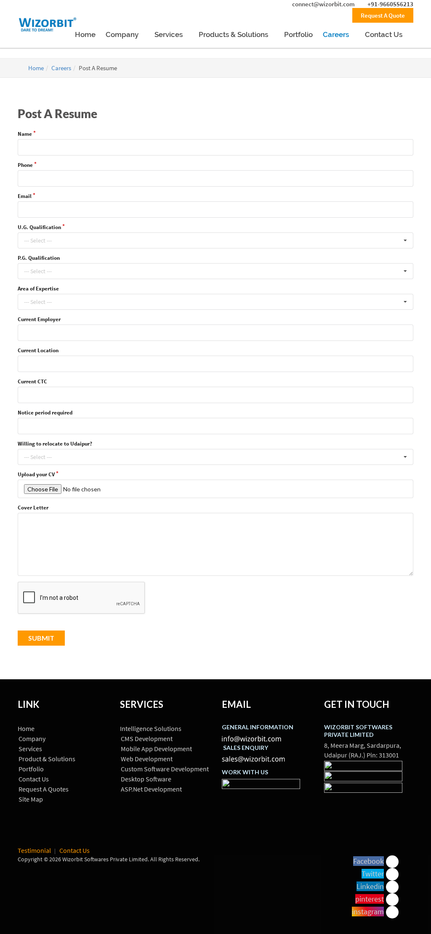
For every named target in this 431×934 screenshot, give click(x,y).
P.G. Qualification (39, 257)
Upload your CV (36, 474)
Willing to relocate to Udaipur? (55, 443)
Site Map (31, 799)
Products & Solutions (234, 34)
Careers (337, 34)
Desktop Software (146, 779)
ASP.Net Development (151, 789)
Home (85, 34)
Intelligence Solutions (150, 728)
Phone (25, 165)
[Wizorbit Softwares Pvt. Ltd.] (47, 28)
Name (25, 133)
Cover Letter (33, 507)
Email (25, 196)
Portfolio (298, 34)
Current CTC (32, 381)
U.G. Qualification (39, 227)
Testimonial (34, 850)
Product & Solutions (47, 759)
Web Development (147, 759)
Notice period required (45, 412)
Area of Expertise (38, 288)
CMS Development (147, 738)
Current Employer (39, 319)
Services (169, 34)
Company (123, 34)
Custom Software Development (165, 769)
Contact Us (384, 34)
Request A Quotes (44, 789)
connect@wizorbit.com (323, 4)
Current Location (38, 350)
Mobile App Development (156, 748)
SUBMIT (41, 638)
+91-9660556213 (389, 4)
